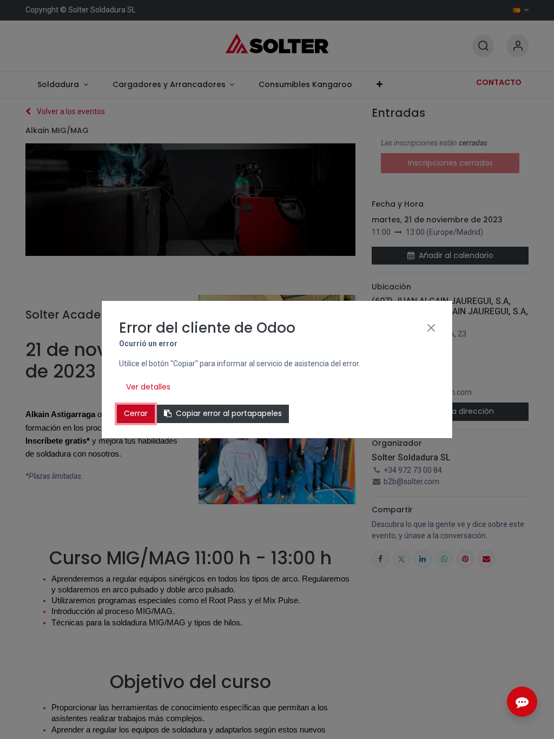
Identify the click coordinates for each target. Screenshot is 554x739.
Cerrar (136, 413)
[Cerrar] (431, 328)
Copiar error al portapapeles (229, 413)
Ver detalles (148, 386)
